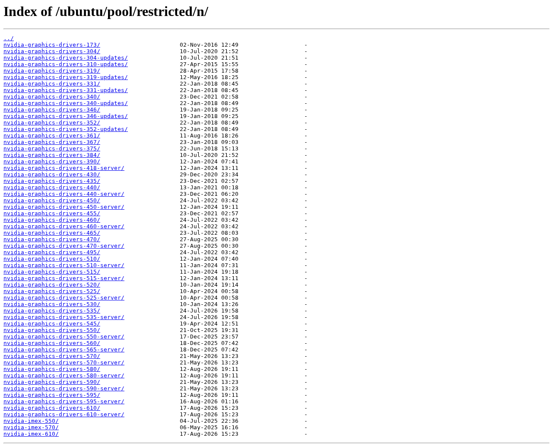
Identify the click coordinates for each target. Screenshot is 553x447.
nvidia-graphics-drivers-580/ (51, 369)
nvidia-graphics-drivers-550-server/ (63, 336)
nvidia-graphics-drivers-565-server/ (63, 349)
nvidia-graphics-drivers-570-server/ (63, 362)
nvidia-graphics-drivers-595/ (51, 395)
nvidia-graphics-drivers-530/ (51, 304)
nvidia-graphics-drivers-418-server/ (63, 168)
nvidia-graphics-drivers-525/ (51, 291)
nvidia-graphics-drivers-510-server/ (63, 265)
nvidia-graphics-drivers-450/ (51, 200)
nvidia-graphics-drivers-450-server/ (63, 207)
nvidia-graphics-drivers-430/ (51, 174)
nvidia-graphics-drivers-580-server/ (63, 375)
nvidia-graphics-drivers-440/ (51, 187)
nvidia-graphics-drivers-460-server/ (63, 226)
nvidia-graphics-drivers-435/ (51, 181)
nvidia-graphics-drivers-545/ (51, 323)
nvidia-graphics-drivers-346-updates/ (65, 116)
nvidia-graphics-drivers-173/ (51, 45)
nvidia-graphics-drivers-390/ (51, 161)
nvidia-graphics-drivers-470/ (51, 239)
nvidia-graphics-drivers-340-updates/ (65, 103)
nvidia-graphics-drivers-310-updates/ (65, 64)
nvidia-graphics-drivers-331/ (51, 83)
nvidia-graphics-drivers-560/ (51, 343)
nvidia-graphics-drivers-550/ (51, 330)
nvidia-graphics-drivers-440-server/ (63, 194)
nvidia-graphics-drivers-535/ (51, 310)
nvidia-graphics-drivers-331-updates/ (65, 90)
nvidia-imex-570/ (31, 427)
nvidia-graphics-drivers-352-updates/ (65, 129)
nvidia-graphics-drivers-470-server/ (63, 246)
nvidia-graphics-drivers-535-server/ (63, 317)
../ (8, 38)
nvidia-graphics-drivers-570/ (51, 356)
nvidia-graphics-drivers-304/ (51, 51)
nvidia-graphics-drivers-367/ (51, 142)
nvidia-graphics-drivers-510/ (51, 258)
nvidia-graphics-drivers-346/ (51, 109)
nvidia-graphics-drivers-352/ (51, 122)
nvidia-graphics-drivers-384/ (51, 155)
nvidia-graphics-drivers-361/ (51, 135)
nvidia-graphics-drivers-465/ (51, 233)
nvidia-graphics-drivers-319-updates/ (65, 77)
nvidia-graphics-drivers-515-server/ (63, 278)
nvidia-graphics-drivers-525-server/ (63, 297)
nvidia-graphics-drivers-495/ (51, 252)
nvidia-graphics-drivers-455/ (51, 213)
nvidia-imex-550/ (31, 421)
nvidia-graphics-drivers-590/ (51, 382)
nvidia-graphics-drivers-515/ (51, 271)
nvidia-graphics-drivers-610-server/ (63, 414)
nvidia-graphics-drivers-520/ (51, 284)
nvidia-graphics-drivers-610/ (51, 408)
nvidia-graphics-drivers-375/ (51, 148)
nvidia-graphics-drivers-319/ (51, 70)
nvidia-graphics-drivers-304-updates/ (65, 57)
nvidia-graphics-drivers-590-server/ (63, 388)
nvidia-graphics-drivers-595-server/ (63, 401)
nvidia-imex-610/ (31, 434)
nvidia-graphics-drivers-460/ (51, 220)
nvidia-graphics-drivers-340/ (51, 96)
